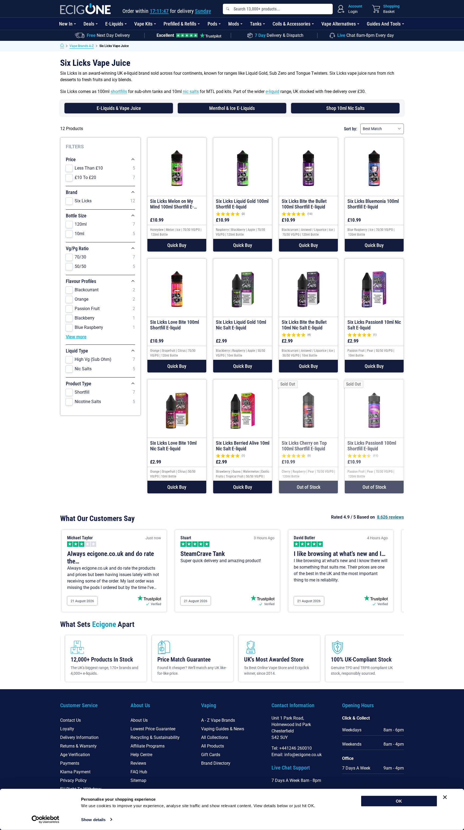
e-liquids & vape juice (119, 108)
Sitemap (138, 780)
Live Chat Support (290, 767)
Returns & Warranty (78, 746)
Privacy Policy (73, 780)
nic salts (191, 91)
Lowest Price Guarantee (152, 728)
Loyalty (67, 728)
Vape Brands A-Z (82, 46)
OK (399, 801)
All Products (212, 746)
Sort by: (350, 128)
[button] (176, 245)
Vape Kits (143, 24)
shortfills (119, 91)
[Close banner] (445, 797)
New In (66, 24)
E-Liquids (114, 24)
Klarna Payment (75, 771)
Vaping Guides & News (222, 728)
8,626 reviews (390, 517)
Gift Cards (210, 754)
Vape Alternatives (338, 24)
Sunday (203, 11)
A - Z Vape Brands (218, 720)
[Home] (62, 46)
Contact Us (70, 720)
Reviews (138, 763)
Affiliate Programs (147, 746)
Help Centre (141, 754)
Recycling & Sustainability (155, 737)
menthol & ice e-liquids (232, 108)
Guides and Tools (384, 24)
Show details (93, 819)
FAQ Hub (138, 771)
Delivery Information (79, 737)
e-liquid (272, 91)
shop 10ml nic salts (345, 108)
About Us (139, 720)
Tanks (256, 24)
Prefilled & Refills (180, 24)
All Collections (214, 737)
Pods (212, 24)
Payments (69, 763)
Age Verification (75, 754)
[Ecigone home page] (85, 8)
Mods (233, 24)
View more (76, 336)
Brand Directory (215, 763)
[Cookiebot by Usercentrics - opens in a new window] (45, 819)
